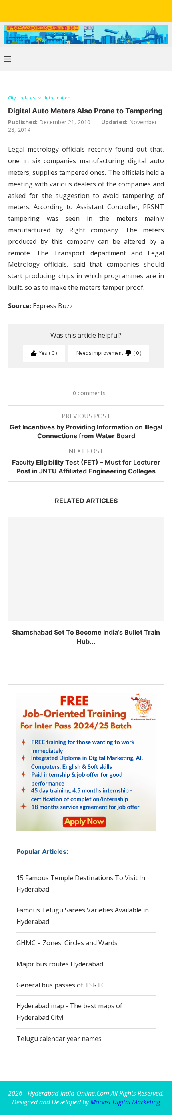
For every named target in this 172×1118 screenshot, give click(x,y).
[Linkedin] (80, 10)
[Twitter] (69, 10)
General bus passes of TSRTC (60, 985)
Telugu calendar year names (59, 1038)
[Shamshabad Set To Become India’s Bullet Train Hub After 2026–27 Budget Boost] (86, 569)
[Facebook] (58, 10)
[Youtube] (91, 10)
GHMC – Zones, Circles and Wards (67, 942)
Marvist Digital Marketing (125, 1102)
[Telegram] (114, 10)
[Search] (164, 59)
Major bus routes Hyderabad (59, 964)
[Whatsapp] (102, 10)
